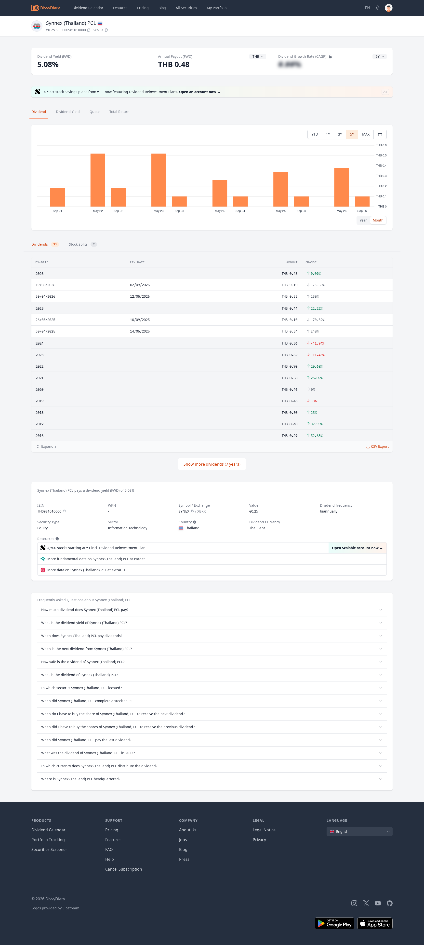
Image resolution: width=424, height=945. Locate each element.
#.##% (289, 64)
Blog (183, 849)
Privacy (259, 839)
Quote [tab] (95, 111)
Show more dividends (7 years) (212, 464)
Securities (186, 7)
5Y (352, 134)
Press (184, 859)
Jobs (183, 839)
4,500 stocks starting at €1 (96, 547)
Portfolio (216, 7)
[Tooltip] (194, 522)
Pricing (143, 7)
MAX (366, 134)
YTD (315, 134)
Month (378, 220)
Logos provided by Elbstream (55, 908)
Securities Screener (49, 849)
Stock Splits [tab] (82, 244)
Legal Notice (264, 830)
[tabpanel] (212, 177)
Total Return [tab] (119, 111)
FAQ (109, 849)
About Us (187, 830)
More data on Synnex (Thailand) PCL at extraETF (86, 570)
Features (120, 7)
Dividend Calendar (88, 7)
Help (109, 859)
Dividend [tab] (38, 111)
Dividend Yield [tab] (68, 111)
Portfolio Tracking (48, 839)
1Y (328, 134)
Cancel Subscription (123, 869)
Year (363, 220)
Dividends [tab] (44, 244)
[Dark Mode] (377, 7)
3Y (340, 134)
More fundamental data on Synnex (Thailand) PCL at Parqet (96, 558)
